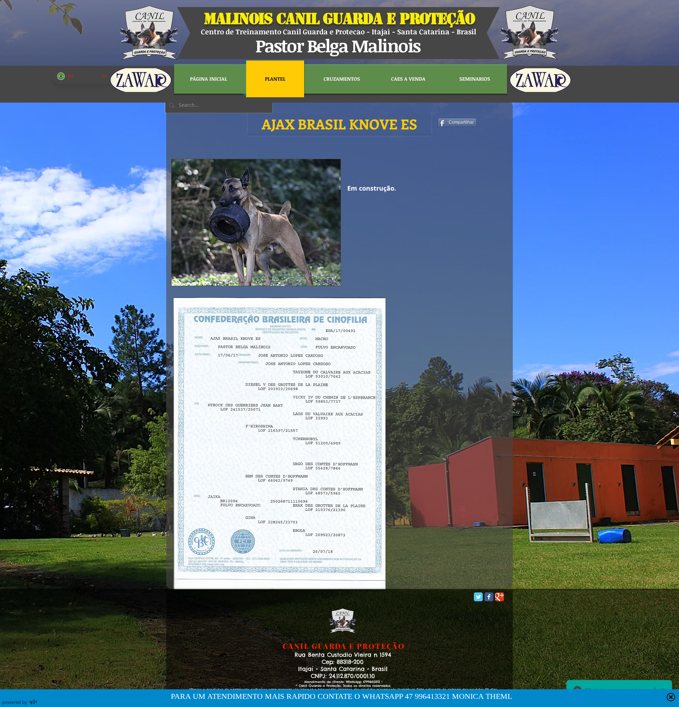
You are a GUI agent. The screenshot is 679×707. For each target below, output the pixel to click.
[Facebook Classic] (488, 596)
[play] (325, 279)
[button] (339, 123)
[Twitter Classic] (478, 596)
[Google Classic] (499, 596)
